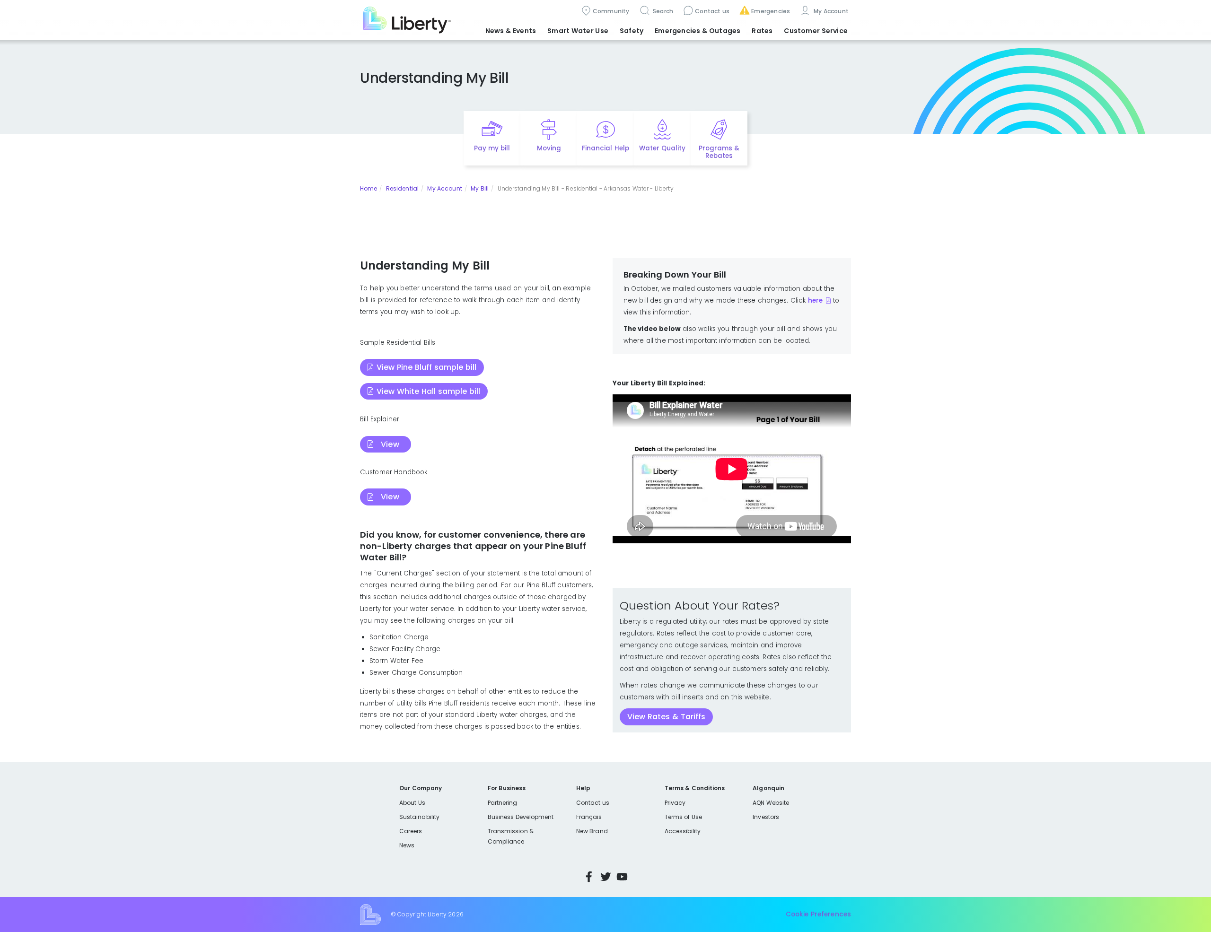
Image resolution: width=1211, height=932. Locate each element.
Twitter (605, 877)
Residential (402, 188)
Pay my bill (492, 148)
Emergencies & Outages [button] (697, 30)
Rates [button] (762, 30)
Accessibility (683, 831)
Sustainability (419, 817)
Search (662, 11)
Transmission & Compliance (511, 836)
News (406, 845)
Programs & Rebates (719, 152)
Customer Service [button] (816, 30)
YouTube (622, 877)
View (390, 444)
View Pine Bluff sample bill (426, 367)
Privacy (675, 803)
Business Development (521, 817)
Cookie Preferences (818, 914)
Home (368, 188)
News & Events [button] (510, 30)
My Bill (480, 188)
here (815, 300)
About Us (412, 803)
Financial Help (605, 148)
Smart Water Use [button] (577, 30)
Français (589, 817)
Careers (410, 831)
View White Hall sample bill (428, 391)
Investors (766, 817)
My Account (830, 11)
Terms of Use (683, 817)
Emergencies (770, 11)
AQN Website (771, 803)
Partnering (503, 803)
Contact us (712, 11)
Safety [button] (631, 30)
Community (611, 11)
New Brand (592, 831)
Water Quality (662, 148)
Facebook (589, 877)
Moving (549, 148)
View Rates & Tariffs (666, 716)
